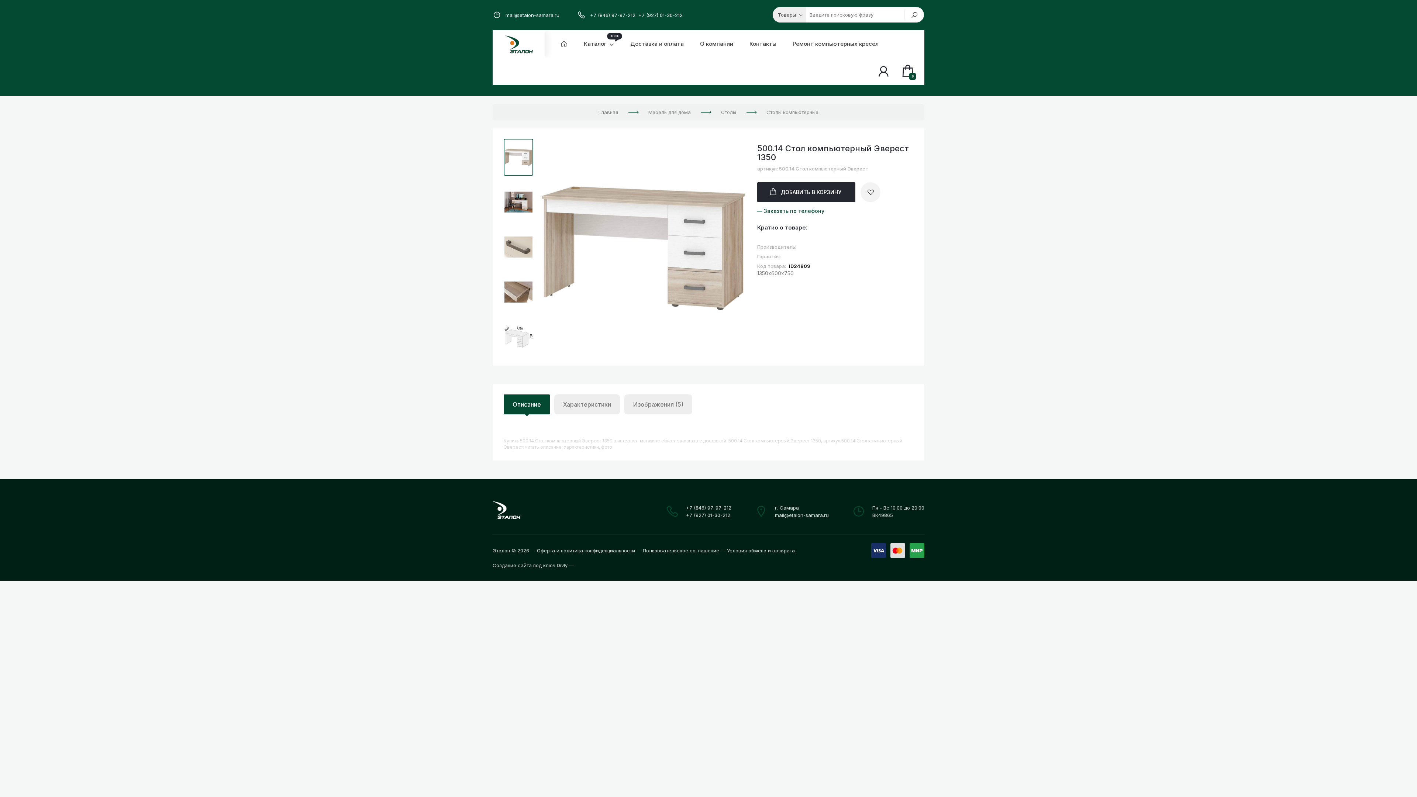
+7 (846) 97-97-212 (612, 15)
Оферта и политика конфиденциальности (586, 550)
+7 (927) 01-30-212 (660, 15)
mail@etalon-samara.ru (532, 15)
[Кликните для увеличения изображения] (643, 247)
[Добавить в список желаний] (870, 192)
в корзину (811, 192)
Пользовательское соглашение (681, 550)
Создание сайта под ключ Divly (530, 565)
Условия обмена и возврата (761, 550)
